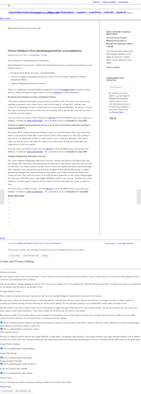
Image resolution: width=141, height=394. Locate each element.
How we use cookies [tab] (8, 272)
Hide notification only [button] (31, 256)
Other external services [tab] (9, 332)
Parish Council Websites (53, 243)
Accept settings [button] (15, 256)
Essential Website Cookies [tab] (10, 291)
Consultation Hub (67, 90)
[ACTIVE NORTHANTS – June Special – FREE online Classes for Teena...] (139, 197)
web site (57, 92)
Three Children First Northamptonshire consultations (45, 50)
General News (35, 55)
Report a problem (109, 2)
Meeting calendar (113, 67)
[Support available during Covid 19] (2, 197)
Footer (2, 238)
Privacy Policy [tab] (6, 378)
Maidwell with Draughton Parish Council (30, 243)
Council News (124, 2)
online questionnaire (35, 121)
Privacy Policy (118, 112)
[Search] (130, 12)
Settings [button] (45, 256)
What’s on (96, 2)
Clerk (45, 55)
